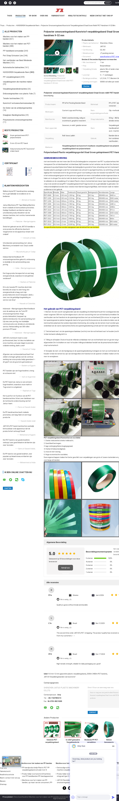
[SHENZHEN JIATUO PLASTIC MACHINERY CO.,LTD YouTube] (10, 2)
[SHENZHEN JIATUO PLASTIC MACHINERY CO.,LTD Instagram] (15, 2)
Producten (20, 16)
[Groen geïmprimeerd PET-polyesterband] (5, 136)
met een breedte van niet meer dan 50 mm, (60, 161)
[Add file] (73, 797)
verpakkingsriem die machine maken (17, 82)
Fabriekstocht (58, 16)
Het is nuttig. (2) (65, 627)
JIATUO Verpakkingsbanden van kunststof (59, 677)
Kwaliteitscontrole (77, 16)
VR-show (32, 16)
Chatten (86, 86)
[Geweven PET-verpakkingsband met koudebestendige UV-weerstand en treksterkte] (52, 729)
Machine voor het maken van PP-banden (36, 763)
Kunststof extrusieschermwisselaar (17, 103)
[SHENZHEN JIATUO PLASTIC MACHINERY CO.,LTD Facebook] (5, 2)
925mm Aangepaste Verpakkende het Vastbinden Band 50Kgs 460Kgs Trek (108, 741)
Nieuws (3, 781)
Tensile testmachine (11, 98)
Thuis (9, 16)
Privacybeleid (7, 797)
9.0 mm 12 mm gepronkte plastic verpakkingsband (67, 674)
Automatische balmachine (13, 67)
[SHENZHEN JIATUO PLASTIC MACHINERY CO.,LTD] (59, 10)
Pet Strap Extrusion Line (13, 55)
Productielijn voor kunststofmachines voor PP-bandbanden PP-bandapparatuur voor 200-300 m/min (37, 775)
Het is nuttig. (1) (65, 658)
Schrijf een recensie (65, 568)
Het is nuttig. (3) (65, 599)
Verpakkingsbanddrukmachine (15, 89)
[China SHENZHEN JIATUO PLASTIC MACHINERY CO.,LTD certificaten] (9, 171)
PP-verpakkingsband (11, 77)
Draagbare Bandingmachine (14, 115)
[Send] (113, 797)
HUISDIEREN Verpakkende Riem (27, 25)
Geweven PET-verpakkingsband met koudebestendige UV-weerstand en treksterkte (52, 741)
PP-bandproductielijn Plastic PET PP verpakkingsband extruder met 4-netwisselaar (36, 769)
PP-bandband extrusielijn (13, 51)
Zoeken (107, 3)
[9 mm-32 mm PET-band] (5, 143)
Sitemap (3, 784)
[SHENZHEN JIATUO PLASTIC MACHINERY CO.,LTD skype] (24, 479)
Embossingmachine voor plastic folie (18, 94)
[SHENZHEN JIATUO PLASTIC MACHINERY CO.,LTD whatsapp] (12, 480)
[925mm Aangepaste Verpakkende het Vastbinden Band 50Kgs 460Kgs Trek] (109, 729)
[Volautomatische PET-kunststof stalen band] (5, 150)
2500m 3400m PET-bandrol (97, 674)
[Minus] (113, 746)
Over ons (44, 16)
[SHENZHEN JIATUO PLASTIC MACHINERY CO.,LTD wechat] (18, 480)
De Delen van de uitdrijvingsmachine (17, 108)
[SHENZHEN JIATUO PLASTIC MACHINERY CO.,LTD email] (6, 480)
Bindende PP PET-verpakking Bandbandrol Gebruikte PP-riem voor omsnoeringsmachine (91, 741)
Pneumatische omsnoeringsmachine (17, 120)
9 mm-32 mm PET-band (19, 143)
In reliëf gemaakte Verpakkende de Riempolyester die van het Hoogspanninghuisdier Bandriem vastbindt (73, 741)
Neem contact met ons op (101, 16)
